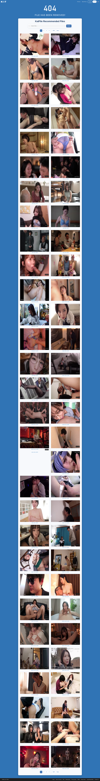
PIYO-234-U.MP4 (35, 547)
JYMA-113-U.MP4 (65, 105)
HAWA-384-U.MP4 (65, 350)
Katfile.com (4, 779)
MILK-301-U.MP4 (35, 80)
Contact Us (97, 779)
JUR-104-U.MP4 (35, 252)
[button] (98, 2)
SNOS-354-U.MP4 (65, 768)
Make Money (84, 1)
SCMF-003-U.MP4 (65, 473)
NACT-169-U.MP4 (65, 596)
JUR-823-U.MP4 (66, 203)
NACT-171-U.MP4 (65, 572)
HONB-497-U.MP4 (34, 350)
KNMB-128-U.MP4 (34, 129)
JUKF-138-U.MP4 (35, 228)
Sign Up (94, 1)
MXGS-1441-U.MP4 (34, 670)
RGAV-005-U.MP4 (65, 498)
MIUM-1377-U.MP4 (65, 449)
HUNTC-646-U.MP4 (65, 277)
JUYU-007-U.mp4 (35, 154)
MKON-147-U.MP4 (65, 694)
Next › (58, 30)
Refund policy (68, 779)
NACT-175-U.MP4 (65, 522)
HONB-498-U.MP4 (34, 301)
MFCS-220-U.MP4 (65, 56)
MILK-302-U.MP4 (35, 56)
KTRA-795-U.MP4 (65, 80)
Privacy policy (74, 779)
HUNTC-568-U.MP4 (65, 301)
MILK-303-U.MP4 (35, 452)
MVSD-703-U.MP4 (34, 694)
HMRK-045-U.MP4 (34, 326)
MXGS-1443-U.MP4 (34, 645)
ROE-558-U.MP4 (35, 522)
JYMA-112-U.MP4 (65, 154)
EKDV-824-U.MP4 (65, 400)
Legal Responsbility (90, 779)
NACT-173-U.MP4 (65, 547)
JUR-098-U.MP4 (66, 228)
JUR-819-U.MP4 (35, 203)
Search (68, 25)
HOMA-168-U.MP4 (65, 326)
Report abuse (83, 779)
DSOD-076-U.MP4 (65, 424)
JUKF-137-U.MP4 (35, 277)
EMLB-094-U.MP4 (34, 424)
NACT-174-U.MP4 (34, 572)
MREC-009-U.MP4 (65, 670)
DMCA (79, 779)
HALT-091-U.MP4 (35, 400)
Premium (78, 1)
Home (54, 779)
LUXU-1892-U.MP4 (34, 105)
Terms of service (58, 779)
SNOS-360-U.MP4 (34, 768)
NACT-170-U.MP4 (34, 621)
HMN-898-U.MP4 (35, 375)
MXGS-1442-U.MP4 (65, 621)
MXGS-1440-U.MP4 (65, 645)
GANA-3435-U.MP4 (65, 375)
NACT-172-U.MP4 (34, 596)
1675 (54, 30)
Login (90, 1)
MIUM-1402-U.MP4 (34, 449)
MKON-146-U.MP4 (65, 719)
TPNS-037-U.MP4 (34, 719)
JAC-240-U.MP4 (66, 252)
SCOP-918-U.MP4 (34, 498)
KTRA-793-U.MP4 (65, 129)
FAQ (63, 779)
